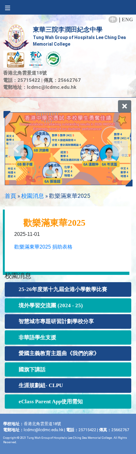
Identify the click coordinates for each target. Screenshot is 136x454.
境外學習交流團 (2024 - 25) (51, 305)
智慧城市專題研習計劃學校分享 (56, 321)
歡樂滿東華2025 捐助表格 (43, 247)
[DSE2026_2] (68, 148)
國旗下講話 (32, 369)
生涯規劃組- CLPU (41, 385)
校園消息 (32, 195)
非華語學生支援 (37, 337)
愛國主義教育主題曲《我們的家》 (59, 353)
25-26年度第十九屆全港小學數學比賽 (63, 289)
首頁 (10, 195)
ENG (127, 19)
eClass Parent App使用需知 (51, 402)
